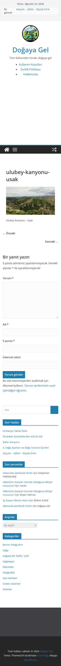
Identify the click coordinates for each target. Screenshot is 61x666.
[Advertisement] (30, 112)
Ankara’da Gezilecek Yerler (18, 473)
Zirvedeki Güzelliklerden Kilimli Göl (22, 436)
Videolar (7, 589)
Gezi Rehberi (10, 578)
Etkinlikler (8, 567)
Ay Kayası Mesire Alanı (15, 500)
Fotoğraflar (9, 572)
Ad (5, 324)
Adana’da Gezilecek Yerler (17, 505)
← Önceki (9, 233)
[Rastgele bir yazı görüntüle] (54, 150)
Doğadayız (8, 561)
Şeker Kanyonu (11, 442)
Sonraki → (51, 241)
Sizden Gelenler (12, 583)
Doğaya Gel (30, 49)
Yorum (8, 278)
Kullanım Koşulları (30, 64)
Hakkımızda (30, 74)
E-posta (9, 341)
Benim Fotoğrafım (13, 544)
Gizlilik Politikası (31, 69)
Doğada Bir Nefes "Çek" (16, 555)
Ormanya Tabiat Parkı (15, 431)
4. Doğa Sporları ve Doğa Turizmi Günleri (26, 447)
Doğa (5, 550)
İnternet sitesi (12, 357)
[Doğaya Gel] (7, 150)
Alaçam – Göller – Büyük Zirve (33, 9)
